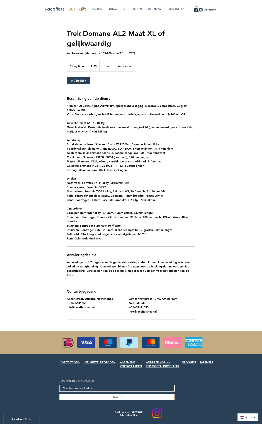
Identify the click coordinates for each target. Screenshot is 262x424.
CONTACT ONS (70, 362)
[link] (78, 80)
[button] (196, 9)
